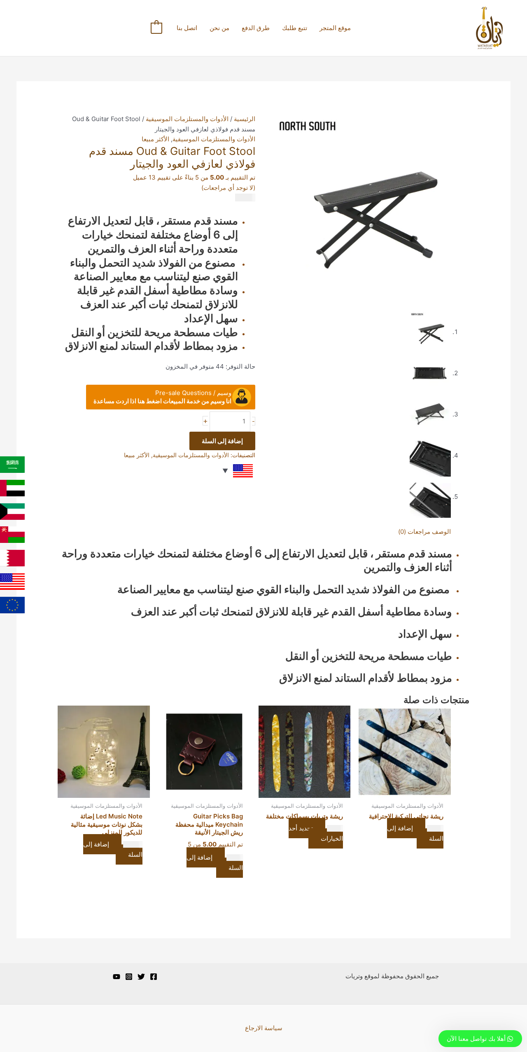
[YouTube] (116, 976)
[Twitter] (141, 976)
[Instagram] (129, 976)
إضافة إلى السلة (222, 441)
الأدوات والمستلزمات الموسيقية (187, 119)
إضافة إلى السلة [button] (415, 833)
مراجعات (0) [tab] (414, 531)
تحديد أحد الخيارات (316, 833)
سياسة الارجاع (263, 1028)
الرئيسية (244, 119)
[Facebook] (153, 976)
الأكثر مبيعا (155, 139)
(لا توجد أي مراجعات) (228, 188)
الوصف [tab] (441, 531)
